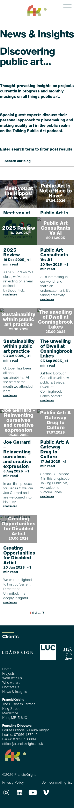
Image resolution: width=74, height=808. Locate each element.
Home (6, 669)
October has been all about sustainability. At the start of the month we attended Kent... (18, 368)
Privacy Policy (13, 782)
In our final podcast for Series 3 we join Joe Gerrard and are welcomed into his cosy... (18, 474)
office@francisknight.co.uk (22, 744)
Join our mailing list (57, 782)
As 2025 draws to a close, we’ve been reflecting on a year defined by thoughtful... (18, 272)
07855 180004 (24, 739)
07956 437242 (26, 735)
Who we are (11, 683)
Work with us (12, 678)
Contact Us (10, 687)
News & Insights (14, 692)
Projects (8, 673)
